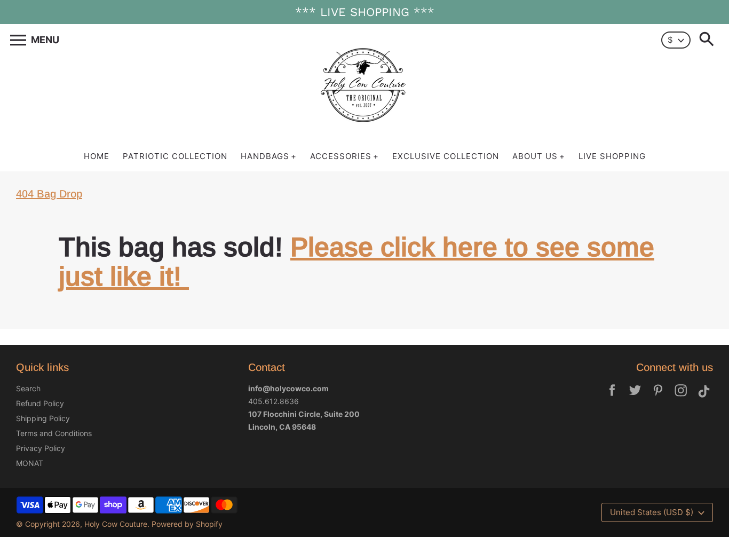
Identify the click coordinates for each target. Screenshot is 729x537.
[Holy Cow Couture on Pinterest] (658, 397)
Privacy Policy (40, 448)
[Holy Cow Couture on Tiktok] (704, 397)
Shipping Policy (43, 418)
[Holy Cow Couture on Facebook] (612, 397)
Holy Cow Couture (115, 523)
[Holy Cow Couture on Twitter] (635, 397)
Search (28, 388)
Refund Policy (40, 403)
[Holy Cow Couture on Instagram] (681, 397)
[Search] (709, 40)
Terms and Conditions (54, 433)
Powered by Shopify (187, 523)
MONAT (29, 463)
